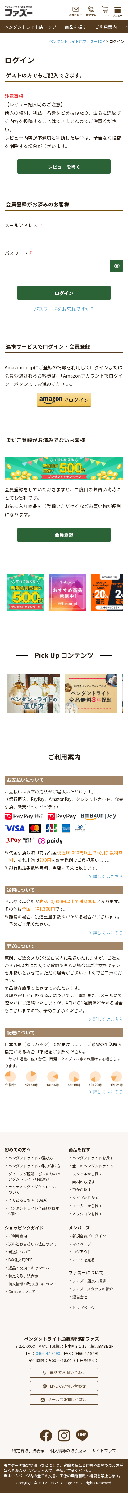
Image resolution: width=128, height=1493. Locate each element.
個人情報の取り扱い (68, 1450)
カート (106, 11)
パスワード (19, 253)
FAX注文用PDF (20, 1259)
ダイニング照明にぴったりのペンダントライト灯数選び (34, 1176)
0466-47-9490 (48, 1353)
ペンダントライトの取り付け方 (34, 1165)
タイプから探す (85, 1197)
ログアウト (81, 1251)
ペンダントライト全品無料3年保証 (33, 1210)
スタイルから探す (87, 1173)
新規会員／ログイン (89, 1235)
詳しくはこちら (108, 876)
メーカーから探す (87, 1205)
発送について (19, 1251)
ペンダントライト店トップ (30, 26)
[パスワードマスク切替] (116, 266)
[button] (64, 400)
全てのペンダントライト (92, 1165)
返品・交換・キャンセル (28, 1267)
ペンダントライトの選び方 (30, 1157)
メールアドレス (24, 225)
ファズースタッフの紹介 (92, 1288)
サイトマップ (104, 1450)
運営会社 (79, 1296)
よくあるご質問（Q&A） (29, 1200)
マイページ (81, 1243)
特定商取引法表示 (23, 1275)
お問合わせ (76, 11)
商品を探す (76, 26)
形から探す (81, 1189)
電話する (91, 11)
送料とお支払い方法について (32, 1243)
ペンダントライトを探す (92, 1157)
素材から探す (83, 1181)
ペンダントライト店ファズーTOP (77, 41)
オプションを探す (87, 1213)
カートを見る (83, 1259)
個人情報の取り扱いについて (32, 1283)
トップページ (83, 1307)
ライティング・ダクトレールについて (34, 1189)
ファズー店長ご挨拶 (89, 1280)
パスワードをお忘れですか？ (64, 309)
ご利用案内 (106, 26)
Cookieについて (21, 1291)
